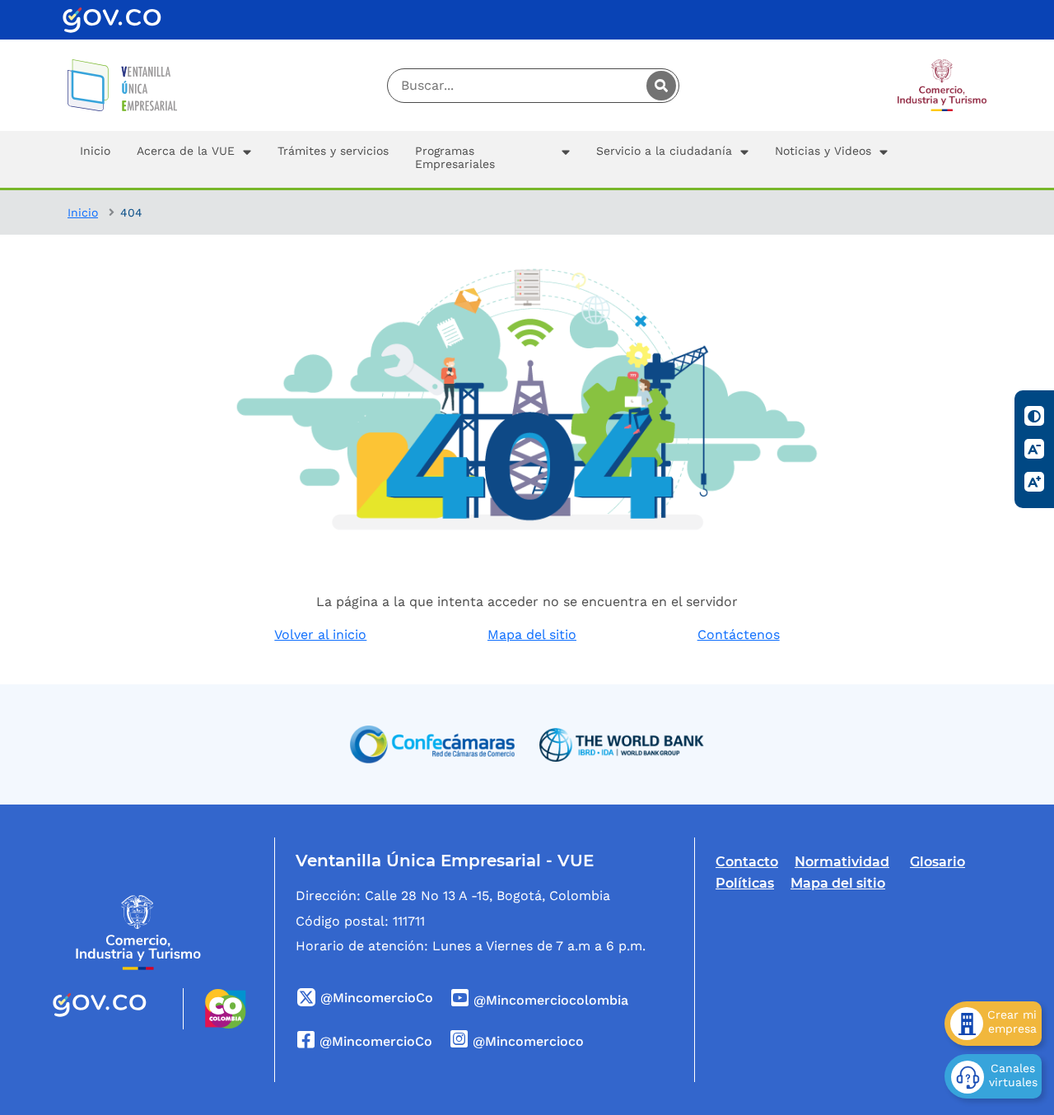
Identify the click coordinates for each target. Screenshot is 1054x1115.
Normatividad (842, 862)
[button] (194, 159)
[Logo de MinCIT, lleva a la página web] (138, 932)
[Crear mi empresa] (993, 1023)
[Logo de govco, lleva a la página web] (112, 20)
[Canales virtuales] (993, 1076)
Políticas (745, 883)
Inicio (83, 212)
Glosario (937, 862)
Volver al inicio (320, 634)
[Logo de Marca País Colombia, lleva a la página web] (214, 1008)
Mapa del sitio (531, 634)
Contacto (747, 862)
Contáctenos (738, 634)
